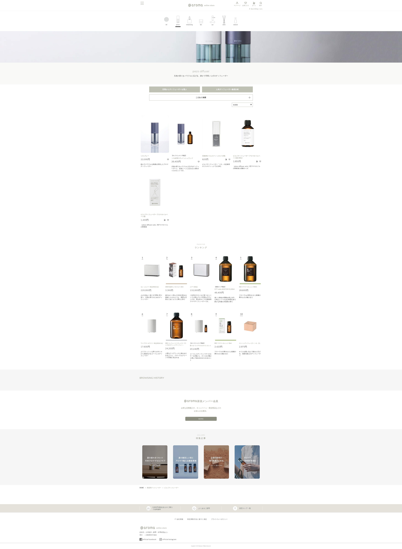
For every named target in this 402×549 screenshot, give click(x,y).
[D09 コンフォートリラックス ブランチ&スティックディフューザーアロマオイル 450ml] (176, 325)
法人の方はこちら (256, 9)
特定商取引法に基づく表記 (197, 519)
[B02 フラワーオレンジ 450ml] (250, 269)
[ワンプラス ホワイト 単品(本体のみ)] (152, 325)
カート (254, 5)
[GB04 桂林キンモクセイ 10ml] (176, 269)
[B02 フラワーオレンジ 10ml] (226, 325)
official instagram (169, 539)
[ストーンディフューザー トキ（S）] (250, 325)
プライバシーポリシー (219, 519)
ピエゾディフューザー (171, 487)
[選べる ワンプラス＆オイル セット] (201, 325)
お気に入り (245, 5)
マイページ (237, 5)
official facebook (149, 539)
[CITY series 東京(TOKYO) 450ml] (226, 269)
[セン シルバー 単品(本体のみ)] (152, 269)
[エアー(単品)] (201, 269)
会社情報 (180, 519)
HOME (142, 487)
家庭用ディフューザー (154, 487)
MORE (201, 419)
